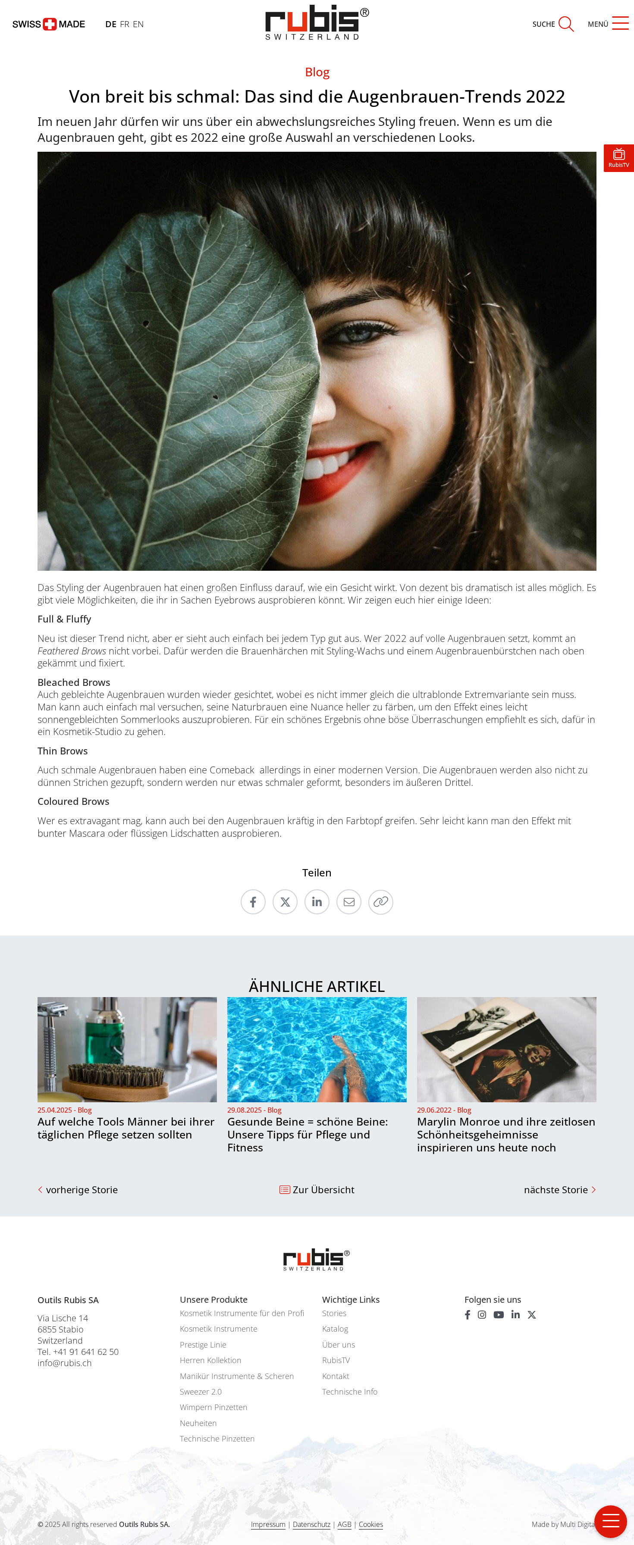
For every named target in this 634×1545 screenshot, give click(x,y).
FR (124, 24)
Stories (334, 1313)
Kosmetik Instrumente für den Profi (242, 1313)
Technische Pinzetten (217, 1439)
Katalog (335, 1329)
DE (110, 24)
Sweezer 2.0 (201, 1392)
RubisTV (336, 1360)
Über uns (338, 1345)
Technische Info (350, 1392)
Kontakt (335, 1376)
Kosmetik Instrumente (218, 1329)
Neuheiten (198, 1423)
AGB (345, 1524)
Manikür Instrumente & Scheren (237, 1376)
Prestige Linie (203, 1345)
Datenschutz (311, 1524)
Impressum (268, 1524)
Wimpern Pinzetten (214, 1407)
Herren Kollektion (211, 1360)
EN (138, 24)
